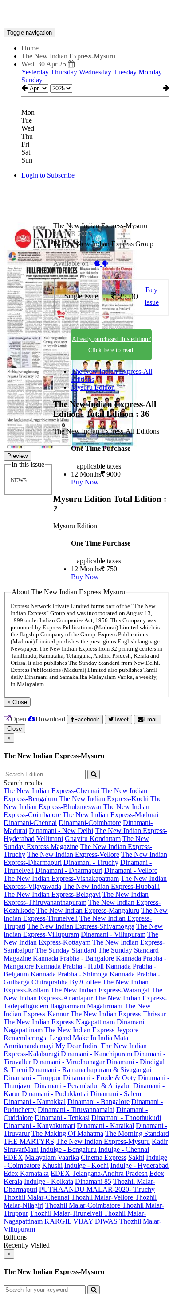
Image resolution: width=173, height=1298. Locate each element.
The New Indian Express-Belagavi (52, 894)
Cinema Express (103, 1157)
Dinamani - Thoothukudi (126, 1117)
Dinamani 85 (93, 1181)
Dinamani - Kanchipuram (96, 1054)
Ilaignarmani (67, 1006)
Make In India (92, 1038)
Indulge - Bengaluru (68, 1149)
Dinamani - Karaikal (105, 1125)
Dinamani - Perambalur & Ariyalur (82, 1085)
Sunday (32, 80)
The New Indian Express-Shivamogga (80, 926)
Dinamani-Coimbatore (90, 822)
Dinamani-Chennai (30, 822)
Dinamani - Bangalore (98, 1101)
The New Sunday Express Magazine (76, 842)
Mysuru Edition (93, 387)
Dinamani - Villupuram (113, 934)
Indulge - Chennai (123, 1149)
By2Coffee (85, 982)
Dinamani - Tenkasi (62, 1117)
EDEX (13, 1157)
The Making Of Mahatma (67, 1133)
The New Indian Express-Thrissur (118, 1014)
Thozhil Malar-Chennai (37, 1197)
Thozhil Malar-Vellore (103, 1197)
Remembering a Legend (37, 1038)
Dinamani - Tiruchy (90, 862)
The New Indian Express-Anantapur (83, 994)
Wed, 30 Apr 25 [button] (44, 64)
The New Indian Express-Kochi (104, 798)
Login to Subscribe (48, 175)
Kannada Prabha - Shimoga (69, 974)
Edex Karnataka (26, 1173)
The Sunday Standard (65, 950)
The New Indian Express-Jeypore (91, 1030)
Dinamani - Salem (115, 1093)
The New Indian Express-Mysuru (103, 1141)
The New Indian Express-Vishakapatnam (61, 878)
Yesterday (35, 72)
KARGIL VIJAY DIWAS (81, 1221)
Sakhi (136, 1157)
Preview (17, 456)
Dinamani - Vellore (130, 870)
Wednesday (95, 72)
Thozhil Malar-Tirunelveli (67, 1213)
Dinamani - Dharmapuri (68, 870)
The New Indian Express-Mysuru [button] (68, 56)
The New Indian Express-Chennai (51, 790)
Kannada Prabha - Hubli (69, 966)
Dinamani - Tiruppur (32, 1077)
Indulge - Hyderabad (139, 1165)
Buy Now (85, 482)
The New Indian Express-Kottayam (81, 938)
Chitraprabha (49, 982)
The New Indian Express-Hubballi (111, 886)
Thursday (64, 72)
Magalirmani (104, 1006)
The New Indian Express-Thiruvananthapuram (76, 898)
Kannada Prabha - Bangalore (73, 958)
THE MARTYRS (29, 1141)
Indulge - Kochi (86, 1165)
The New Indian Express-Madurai (110, 814)
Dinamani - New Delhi (61, 830)
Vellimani (49, 838)
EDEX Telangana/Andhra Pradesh (99, 1173)
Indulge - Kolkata (48, 1181)
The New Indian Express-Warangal (100, 990)
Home (30, 48)
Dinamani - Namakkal (35, 1101)
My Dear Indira (77, 1046)
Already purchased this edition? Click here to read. (111, 344)
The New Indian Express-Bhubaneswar (82, 802)
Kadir (160, 1141)
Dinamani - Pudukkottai (55, 1093)
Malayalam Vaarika (52, 1157)
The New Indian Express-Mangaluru (87, 910)
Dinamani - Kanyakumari (39, 1125)
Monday (150, 72)
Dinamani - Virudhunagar (69, 1062)
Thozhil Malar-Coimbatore (83, 1205)
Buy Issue (152, 296)
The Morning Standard (137, 1133)
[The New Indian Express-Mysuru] (86, 15)
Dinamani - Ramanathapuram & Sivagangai (90, 1069)
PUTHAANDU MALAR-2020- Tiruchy (97, 1189)
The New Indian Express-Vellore (73, 854)
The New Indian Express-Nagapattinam (59, 1022)
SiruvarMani (21, 1149)
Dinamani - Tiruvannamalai (76, 1109)
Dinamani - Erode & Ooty (99, 1077)
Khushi (52, 1165)
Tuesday (125, 72)
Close (14, 728)
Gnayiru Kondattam (93, 838)
